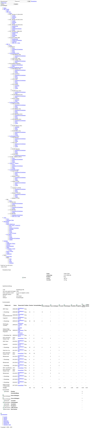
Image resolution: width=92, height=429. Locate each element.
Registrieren (34, 1)
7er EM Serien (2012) (14, 169)
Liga (10, 260)
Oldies (7, 247)
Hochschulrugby (10, 246)
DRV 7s (8, 44)
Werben (5, 419)
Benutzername (4, 1)
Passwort (17, 1)
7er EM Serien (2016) (14, 53)
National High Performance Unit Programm (21, 330)
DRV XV (8, 11)
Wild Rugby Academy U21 (20, 325)
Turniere (8, 244)
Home (4, 8)
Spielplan (17, 85)
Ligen (4, 217)
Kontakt (5, 417)
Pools (13, 50)
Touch (7, 252)
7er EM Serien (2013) (14, 136)
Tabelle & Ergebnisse (17, 40)
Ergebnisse (14, 35)
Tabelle (13, 15)
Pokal (10, 261)
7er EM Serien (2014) (14, 102)
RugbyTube (9, 256)
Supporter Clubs (10, 220)
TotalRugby (9, 253)
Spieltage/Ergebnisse (16, 28)
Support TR (6, 423)
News (7, 10)
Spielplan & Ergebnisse (17, 49)
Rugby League (9, 251)
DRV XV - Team (16, 43)
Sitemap (5, 418)
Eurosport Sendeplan (14, 228)
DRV (10, 259)
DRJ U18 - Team (16, 216)
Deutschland (21, 338)
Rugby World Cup (10, 224)
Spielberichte (15, 26)
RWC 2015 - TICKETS (14, 225)
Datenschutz (6, 422)
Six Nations (9, 234)
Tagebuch (14, 41)
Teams (13, 18)
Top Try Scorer (12, 233)
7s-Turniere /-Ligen (10, 248)
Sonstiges (5, 241)
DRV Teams (6, 9)
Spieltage (14, 17)
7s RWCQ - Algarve (13, 163)
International (6, 221)
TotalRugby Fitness (10, 243)
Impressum (5, 420)
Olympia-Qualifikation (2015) (16, 67)
